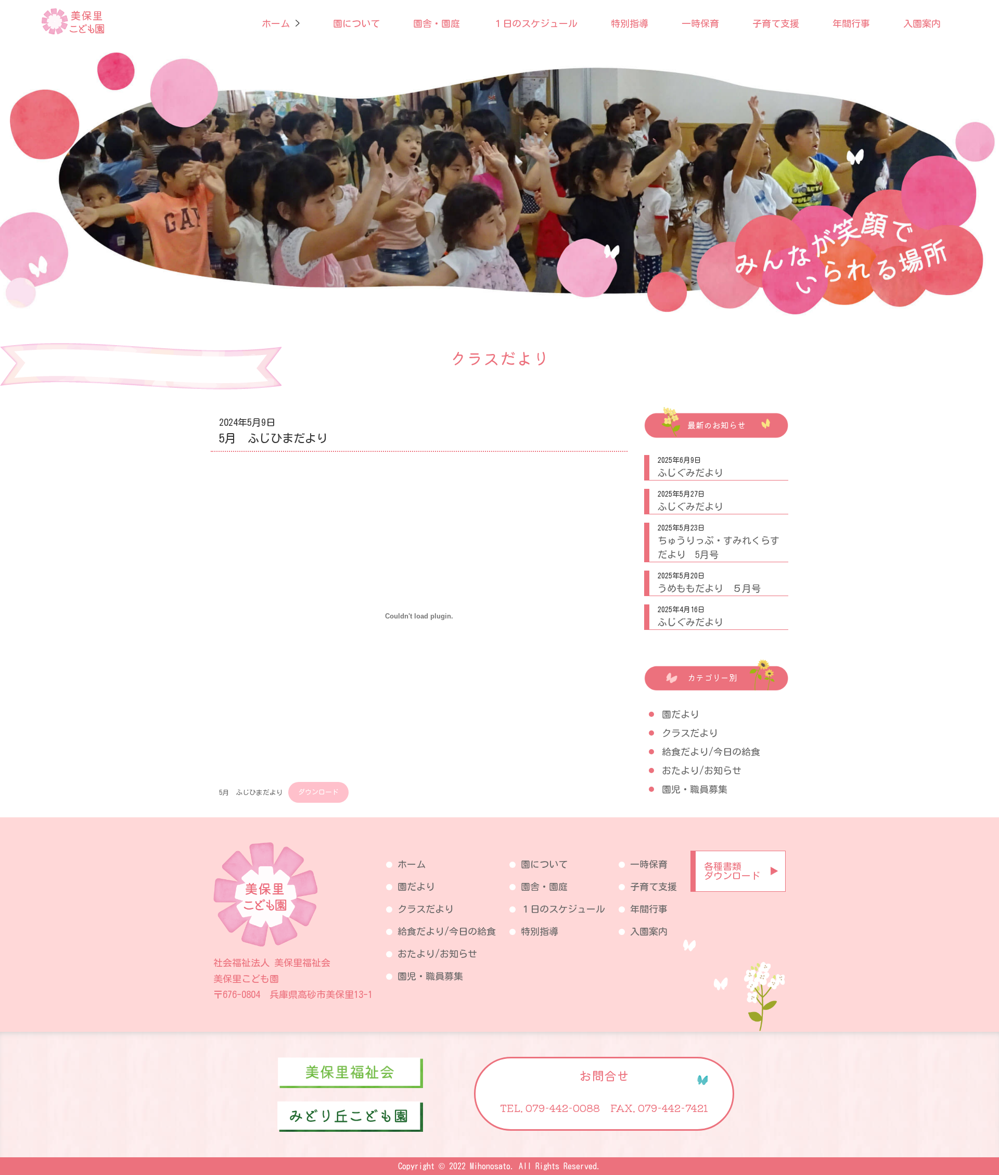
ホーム (276, 23)
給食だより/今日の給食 (711, 751)
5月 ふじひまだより (251, 792)
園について (356, 23)
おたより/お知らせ (701, 770)
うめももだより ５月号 (709, 588)
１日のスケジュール (535, 23)
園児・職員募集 (694, 789)
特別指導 (629, 23)
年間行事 (851, 23)
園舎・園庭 (436, 23)
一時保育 (700, 23)
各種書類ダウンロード (732, 871)
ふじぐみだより (690, 472)
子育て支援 (775, 23)
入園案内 (922, 23)
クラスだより (690, 733)
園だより (680, 714)
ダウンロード (318, 792)
